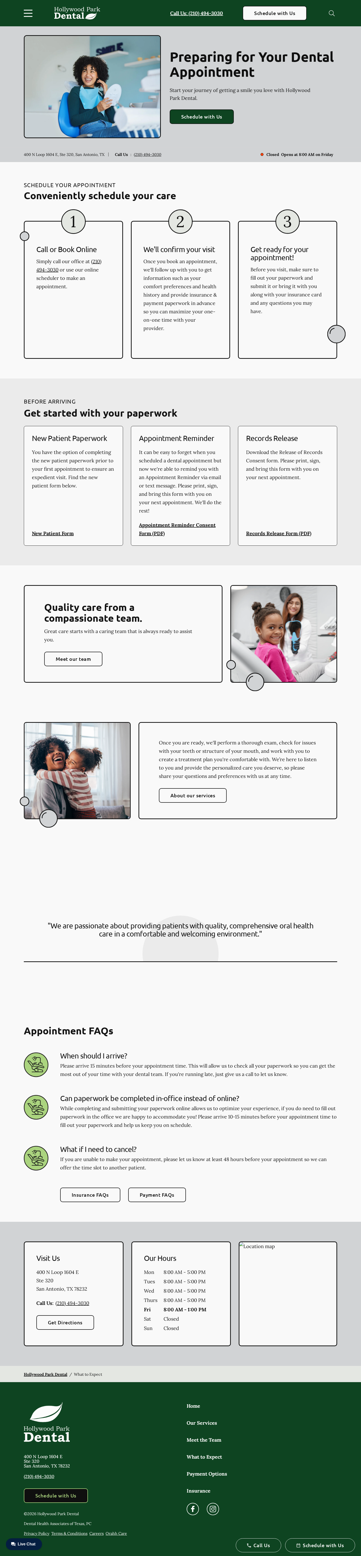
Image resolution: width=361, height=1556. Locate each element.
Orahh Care (116, 1533)
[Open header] (29, 13)
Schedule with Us (274, 13)
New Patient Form (53, 533)
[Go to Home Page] (77, 13)
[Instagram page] (213, 1509)
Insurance (198, 1491)
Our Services (202, 1423)
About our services (192, 795)
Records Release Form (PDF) (278, 533)
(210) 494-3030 (147, 154)
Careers (96, 1533)
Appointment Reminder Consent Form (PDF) (177, 529)
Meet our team (73, 659)
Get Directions (65, 1322)
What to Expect (204, 1457)
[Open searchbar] (331, 13)
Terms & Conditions (69, 1533)
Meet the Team (204, 1440)
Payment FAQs (157, 1195)
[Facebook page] (193, 1509)
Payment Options (207, 1474)
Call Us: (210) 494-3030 (196, 13)
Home (193, 1406)
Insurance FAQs (90, 1195)
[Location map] (287, 1293)
